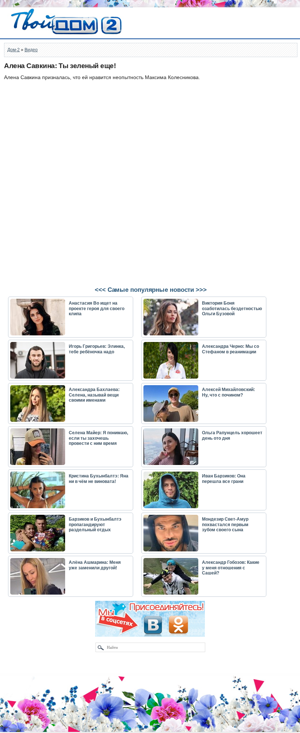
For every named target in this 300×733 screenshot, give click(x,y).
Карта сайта (20, 729)
